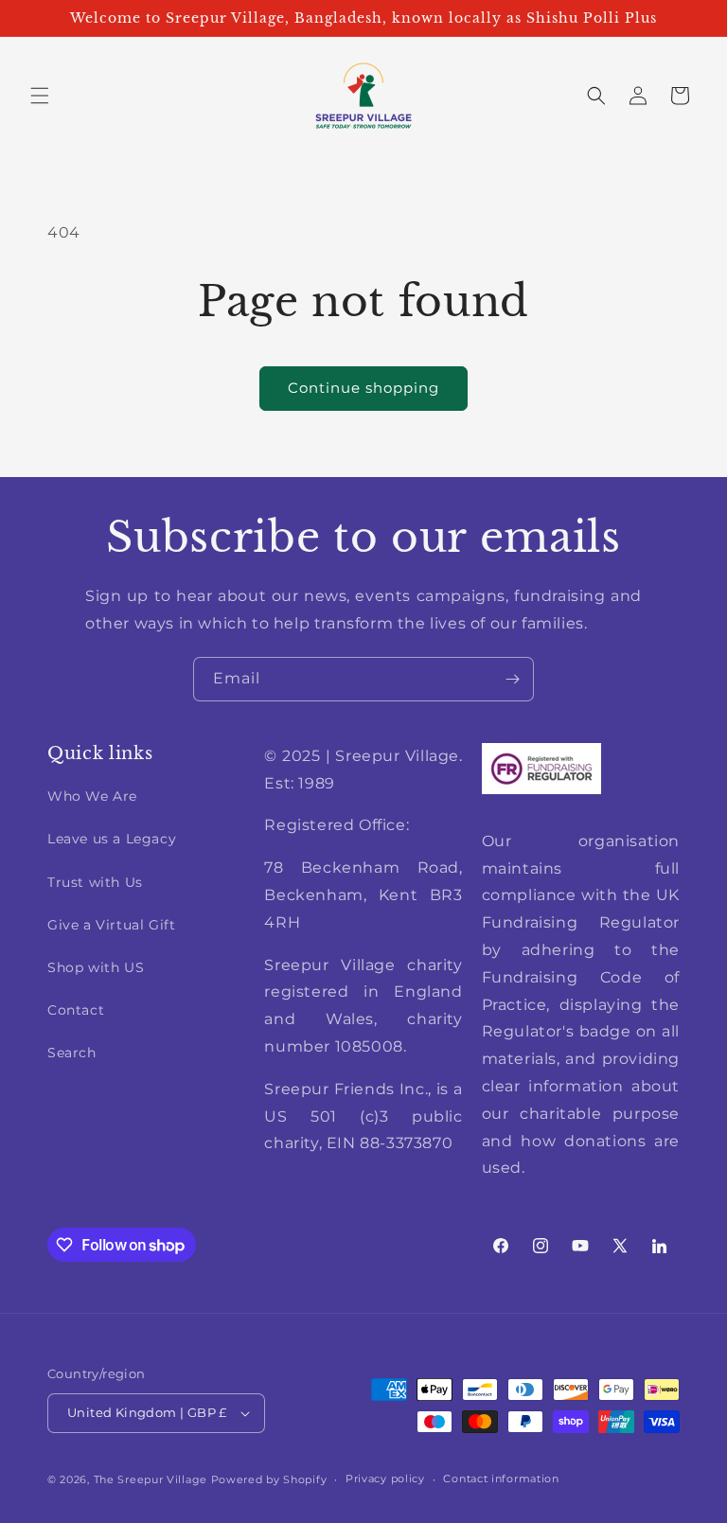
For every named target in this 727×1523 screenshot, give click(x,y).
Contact (75, 1009)
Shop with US (95, 967)
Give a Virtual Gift (111, 924)
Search (72, 1052)
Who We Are (92, 796)
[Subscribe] (512, 679)
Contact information (501, 1478)
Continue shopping (363, 388)
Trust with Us (95, 882)
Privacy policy (385, 1478)
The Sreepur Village (150, 1479)
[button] (40, 95)
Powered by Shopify (269, 1479)
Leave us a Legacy (111, 838)
